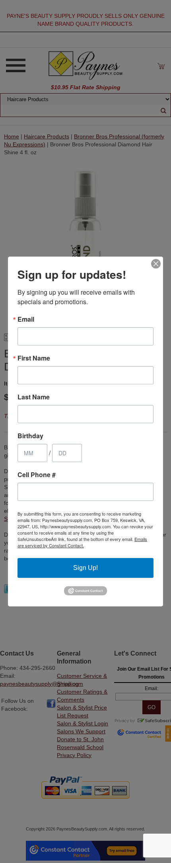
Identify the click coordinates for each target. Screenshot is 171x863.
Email (25, 319)
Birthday (30, 436)
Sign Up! (85, 567)
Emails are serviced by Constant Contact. (82, 542)
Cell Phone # (36, 475)
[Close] (156, 263)
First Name (33, 358)
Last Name (33, 397)
